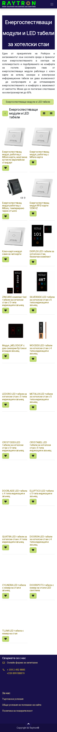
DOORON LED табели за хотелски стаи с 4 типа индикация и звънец (41, 540)
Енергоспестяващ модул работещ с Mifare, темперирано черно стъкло (13, 207)
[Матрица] (44, 113)
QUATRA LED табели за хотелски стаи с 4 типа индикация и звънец (14, 539)
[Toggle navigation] (52, 4)
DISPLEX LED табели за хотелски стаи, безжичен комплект (42, 254)
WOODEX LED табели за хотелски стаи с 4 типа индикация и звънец (41, 349)
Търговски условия (12, 699)
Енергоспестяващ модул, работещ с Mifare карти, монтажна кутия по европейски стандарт (14, 157)
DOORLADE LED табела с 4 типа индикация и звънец (14, 493)
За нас (6, 693)
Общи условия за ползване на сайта (21, 704)
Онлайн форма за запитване (22, 662)
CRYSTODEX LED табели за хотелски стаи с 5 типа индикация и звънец (13, 446)
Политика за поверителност (17, 710)
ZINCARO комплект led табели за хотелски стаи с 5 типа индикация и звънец (14, 301)
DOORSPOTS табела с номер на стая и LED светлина (42, 588)
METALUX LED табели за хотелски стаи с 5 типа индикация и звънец (41, 398)
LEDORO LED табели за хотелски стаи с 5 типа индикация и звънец (14, 397)
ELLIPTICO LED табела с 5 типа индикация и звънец (42, 493)
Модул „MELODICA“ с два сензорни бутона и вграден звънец (14, 348)
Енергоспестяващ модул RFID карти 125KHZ (39, 206)
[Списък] (51, 113)
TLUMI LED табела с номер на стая (13, 632)
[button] (5, 168)
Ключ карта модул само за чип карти (12, 252)
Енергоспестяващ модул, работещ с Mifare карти (39, 154)
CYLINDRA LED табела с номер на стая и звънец (14, 588)
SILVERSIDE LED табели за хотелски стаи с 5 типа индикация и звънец (42, 301)
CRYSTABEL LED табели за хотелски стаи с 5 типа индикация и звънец (40, 446)
